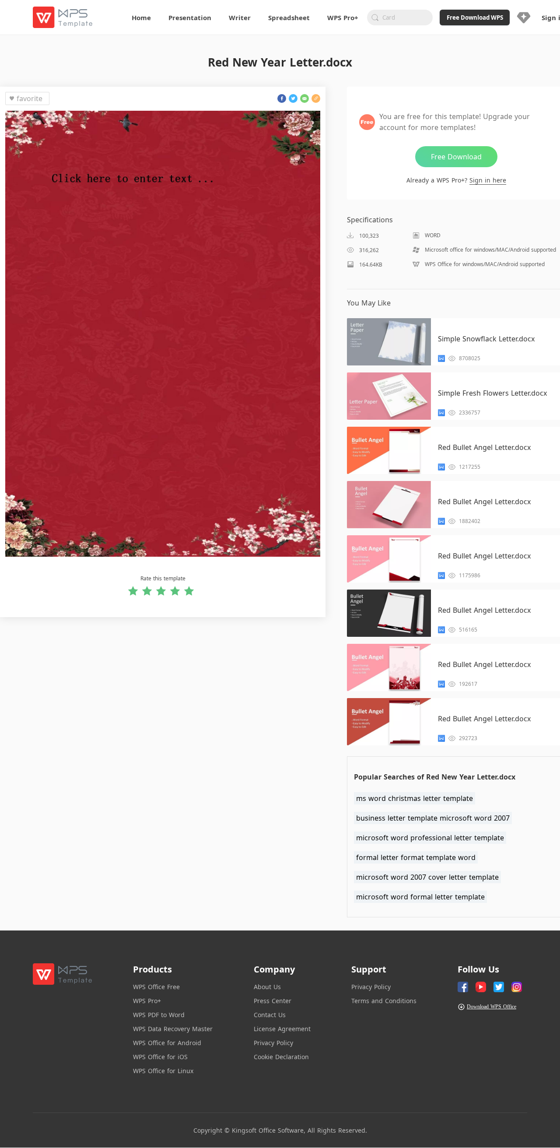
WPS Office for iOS (160, 1057)
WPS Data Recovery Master (173, 1029)
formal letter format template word (416, 857)
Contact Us (270, 1015)
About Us (267, 987)
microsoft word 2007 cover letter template (427, 877)
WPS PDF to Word (159, 1015)
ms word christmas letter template (414, 798)
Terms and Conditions (383, 1001)
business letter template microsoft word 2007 (433, 818)
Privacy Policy (273, 1043)
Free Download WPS (475, 17)
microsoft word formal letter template (420, 897)
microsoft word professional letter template (430, 838)
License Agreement (282, 1029)
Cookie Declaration (281, 1057)
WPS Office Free (156, 987)
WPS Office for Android (167, 1043)
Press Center (272, 1001)
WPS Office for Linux (163, 1071)
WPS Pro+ (147, 1001)
